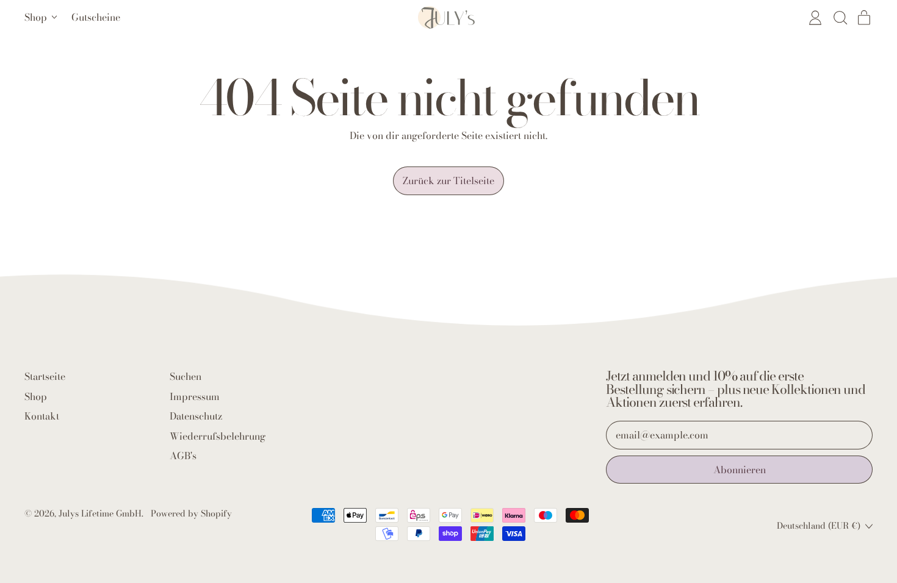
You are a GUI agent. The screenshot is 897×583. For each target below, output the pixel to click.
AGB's (183, 455)
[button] (839, 17)
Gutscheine (95, 17)
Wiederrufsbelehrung (217, 436)
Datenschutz (196, 416)
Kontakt (41, 416)
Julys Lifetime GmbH (100, 513)
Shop (35, 396)
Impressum (195, 396)
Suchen (185, 376)
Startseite (44, 376)
